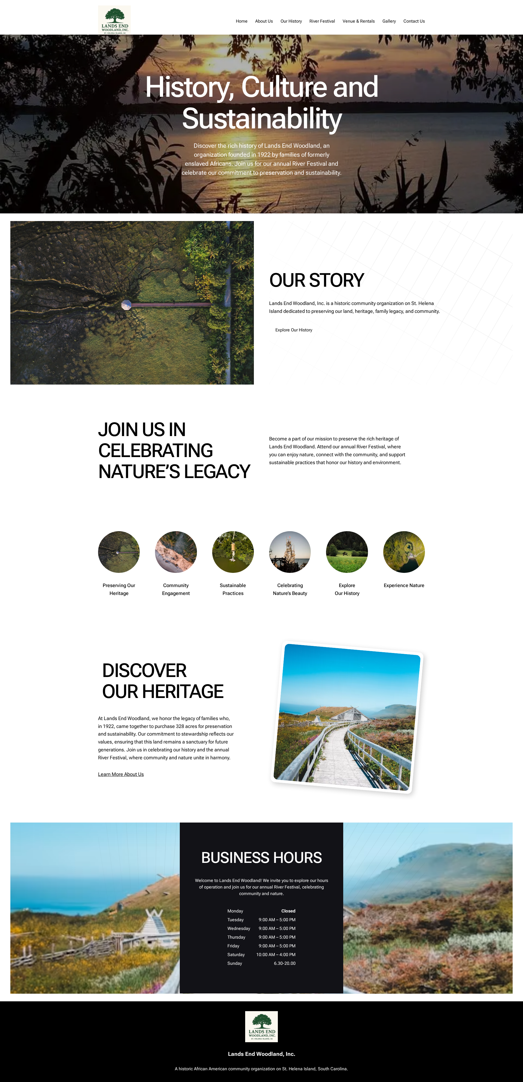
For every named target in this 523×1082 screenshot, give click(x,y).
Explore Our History (293, 330)
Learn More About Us (121, 774)
